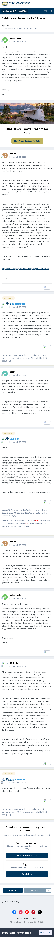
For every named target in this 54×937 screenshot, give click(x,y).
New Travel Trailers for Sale (27, 141)
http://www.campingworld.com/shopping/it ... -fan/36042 (25, 268)
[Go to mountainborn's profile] (5, 305)
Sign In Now (27, 874)
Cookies (34, 918)
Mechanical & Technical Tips (25, 28)
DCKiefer (14, 663)
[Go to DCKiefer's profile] (5, 664)
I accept (46, 932)
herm (12, 371)
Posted (17, 41)
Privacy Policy (22, 918)
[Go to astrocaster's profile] (5, 40)
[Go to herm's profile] (5, 373)
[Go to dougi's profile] (5, 155)
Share (13, 890)
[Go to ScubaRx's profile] (5, 440)
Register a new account (27, 855)
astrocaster (9, 26)
